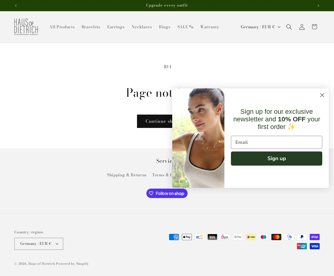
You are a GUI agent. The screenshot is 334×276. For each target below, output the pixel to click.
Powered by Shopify (72, 263)
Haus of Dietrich (41, 263)
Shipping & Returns (127, 175)
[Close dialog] (322, 95)
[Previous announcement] (16, 5)
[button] (289, 26)
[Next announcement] (318, 5)
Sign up (276, 158)
